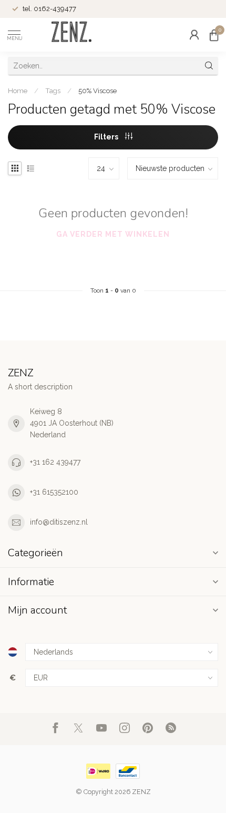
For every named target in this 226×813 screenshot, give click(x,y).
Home (17, 90)
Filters (107, 137)
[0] (214, 34)
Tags (52, 90)
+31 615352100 (54, 492)
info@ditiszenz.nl (59, 522)
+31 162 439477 (55, 462)
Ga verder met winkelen (113, 234)
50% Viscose (97, 90)
